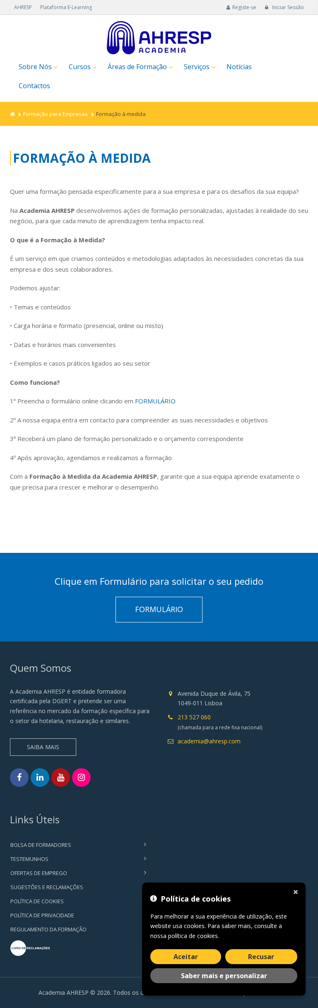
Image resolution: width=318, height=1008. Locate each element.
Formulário (159, 609)
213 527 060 (194, 717)
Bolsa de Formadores (40, 845)
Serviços (197, 66)
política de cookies (193, 936)
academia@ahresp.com (209, 741)
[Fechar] (297, 891)
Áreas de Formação (137, 66)
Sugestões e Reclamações (46, 887)
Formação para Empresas (55, 114)
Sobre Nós (35, 66)
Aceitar (185, 956)
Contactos (34, 85)
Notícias (239, 66)
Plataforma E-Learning (66, 7)
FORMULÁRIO (155, 401)
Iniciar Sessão (287, 7)
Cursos (80, 66)
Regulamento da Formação (48, 929)
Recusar (261, 956)
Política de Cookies (37, 901)
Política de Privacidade (42, 915)
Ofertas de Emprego (38, 873)
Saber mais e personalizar (224, 975)
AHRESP (23, 7)
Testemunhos (29, 859)
